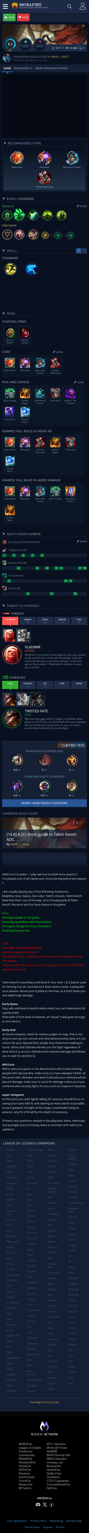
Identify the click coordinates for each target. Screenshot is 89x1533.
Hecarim (11, 1391)
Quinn (51, 1236)
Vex (70, 1256)
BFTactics (25, 1488)
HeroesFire (25, 1484)
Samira (52, 1300)
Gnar (9, 1369)
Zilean (72, 1372)
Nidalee (52, 1172)
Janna (30, 1177)
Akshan (10, 1166)
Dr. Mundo (12, 1302)
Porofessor (25, 1451)
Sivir (50, 1356)
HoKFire (52, 1488)
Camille (11, 1269)
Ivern (30, 1172)
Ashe (9, 1205)
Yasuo (72, 1317)
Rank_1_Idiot (59, 57)
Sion (50, 1350)
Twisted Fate (73, 1210)
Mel (29, 1360)
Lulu (29, 1327)
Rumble (52, 1289)
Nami (51, 1150)
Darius (10, 1291)
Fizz (8, 1346)
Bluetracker (54, 1466)
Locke (30, 1316)
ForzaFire (25, 1480)
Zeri (70, 1361)
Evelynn (11, 1324)
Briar (9, 1258)
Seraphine (54, 1317)
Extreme (30, 650)
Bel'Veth (11, 1236)
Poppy (51, 1219)
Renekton (53, 1273)
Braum (10, 1252)
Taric (71, 1175)
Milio (30, 1365)
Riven (51, 1284)
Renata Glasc (52, 1265)
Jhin (29, 1199)
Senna (51, 1311)
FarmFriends (27, 1477)
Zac (70, 1350)
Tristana (73, 1192)
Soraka (52, 1378)
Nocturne (53, 1183)
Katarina (32, 1244)
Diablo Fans (54, 1473)
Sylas (51, 1389)
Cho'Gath (12, 1280)
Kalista (31, 1222)
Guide (7, 68)
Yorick (72, 1328)
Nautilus (53, 1161)
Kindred (32, 1271)
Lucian (31, 1321)
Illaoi (30, 1161)
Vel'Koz (72, 1250)
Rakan (51, 1241)
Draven (10, 1308)
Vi (69, 1261)
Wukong (73, 1295)
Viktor (71, 1273)
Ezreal (10, 1330)
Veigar (72, 1245)
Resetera (24, 1473)
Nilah (51, 1177)
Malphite (32, 1338)
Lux (29, 1332)
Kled (29, 1277)
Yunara (72, 1333)
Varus (71, 1234)
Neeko (52, 1166)
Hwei (30, 1155)
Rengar (52, 1278)
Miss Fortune (32, 1372)
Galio (9, 1352)
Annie (9, 1194)
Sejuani (52, 1306)
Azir (8, 1225)
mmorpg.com (55, 1462)
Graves (10, 1380)
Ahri (8, 1155)
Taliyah (72, 1164)
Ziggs (71, 1367)
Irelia (30, 1166)
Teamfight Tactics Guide (44, 1402)
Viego (71, 1267)
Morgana (32, 1385)
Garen (10, 1363)
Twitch (72, 1217)
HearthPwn (53, 1469)
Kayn (30, 1255)
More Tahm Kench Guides (51, 68)
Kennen (31, 1260)
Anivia (10, 1188)
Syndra (72, 1150)
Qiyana (52, 1230)
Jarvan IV (32, 1183)
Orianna (52, 1203)
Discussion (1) (23, 68)
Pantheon (53, 1214)
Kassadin (32, 1238)
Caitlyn (10, 1264)
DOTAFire (25, 1469)
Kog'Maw (32, 1282)
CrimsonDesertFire (58, 1484)
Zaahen (73, 1344)
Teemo (72, 1181)
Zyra (71, 1383)
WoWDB (52, 1451)
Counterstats (27, 1455)
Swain (51, 1383)
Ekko (9, 1313)
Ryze (50, 1295)
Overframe (53, 1477)
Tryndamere (75, 1203)
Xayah (72, 1300)
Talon (71, 1169)
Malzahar (33, 1343)
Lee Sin (31, 1293)
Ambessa (12, 1177)
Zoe (70, 1378)
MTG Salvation (56, 1444)
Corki (9, 1286)
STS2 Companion (58, 1480)
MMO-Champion (57, 1458)
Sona (51, 1372)
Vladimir (73, 1278)
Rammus (53, 1247)
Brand (10, 1247)
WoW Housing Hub (58, 1455)
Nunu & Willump (52, 1190)
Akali (9, 1161)
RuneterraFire (27, 1462)
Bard (9, 1230)
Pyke (50, 1225)
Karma (31, 1227)
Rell (50, 1258)
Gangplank (12, 1358)
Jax (29, 1188)
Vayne (72, 1239)
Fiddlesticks (13, 1335)
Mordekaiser (35, 1380)
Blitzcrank (12, 1241)
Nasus (51, 1155)
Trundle (73, 1197)
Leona (31, 1299)
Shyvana (53, 1339)
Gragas (10, 1374)
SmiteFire (25, 1466)
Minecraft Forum (57, 1447)
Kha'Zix (31, 1266)
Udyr (71, 1223)
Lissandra (33, 1310)
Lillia (30, 1304)
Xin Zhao (73, 1311)
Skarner (52, 1361)
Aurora (10, 1219)
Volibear (73, 1284)
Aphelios (11, 1199)
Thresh (72, 1186)
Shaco (51, 1328)
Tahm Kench (72, 1157)
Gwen (9, 1385)
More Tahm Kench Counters (44, 803)
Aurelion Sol (11, 1212)
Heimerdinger (35, 1150)
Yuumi (72, 1339)
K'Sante (31, 1210)
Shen (51, 1333)
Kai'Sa (31, 1216)
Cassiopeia (13, 1275)
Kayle (30, 1249)
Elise (9, 1319)
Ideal (28, 714)
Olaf (50, 1197)
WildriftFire (25, 1458)
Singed (52, 1344)
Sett (50, 1322)
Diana (10, 1297)
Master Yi (33, 1354)
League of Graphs (30, 1447)
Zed (70, 1356)
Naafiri (31, 1391)
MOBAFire (25, 1444)
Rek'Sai (52, 1252)
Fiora (9, 1341)
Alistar (10, 1172)
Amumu (11, 1183)
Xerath (72, 1306)
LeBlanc (32, 1288)
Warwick (73, 1289)
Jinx (29, 1205)
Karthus (32, 1233)
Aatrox (10, 1150)
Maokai (31, 1349)
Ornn (51, 1208)
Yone (71, 1322)
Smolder (53, 1367)
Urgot (71, 1228)
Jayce (30, 1194)
